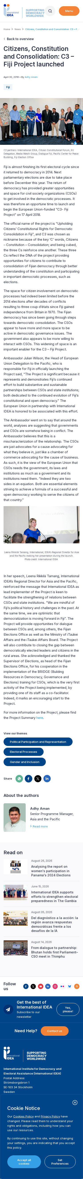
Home (7, 29)
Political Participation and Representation (38, 741)
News (18, 29)
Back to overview (20, 39)
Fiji (8, 87)
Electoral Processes (23, 751)
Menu (69, 11)
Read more (40, 826)
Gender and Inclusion (24, 762)
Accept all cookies (24, 1161)
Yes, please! (68, 1009)
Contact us (54, 1031)
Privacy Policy (50, 1116)
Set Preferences (60, 1161)
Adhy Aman (31, 77)
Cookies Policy (23, 1116)
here (39, 718)
